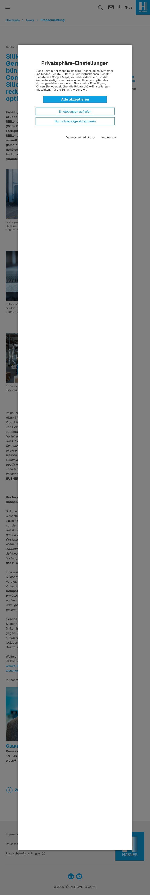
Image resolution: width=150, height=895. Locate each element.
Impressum (108, 137)
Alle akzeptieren (75, 99)
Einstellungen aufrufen (75, 111)
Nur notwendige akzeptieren (75, 121)
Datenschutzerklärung (80, 137)
